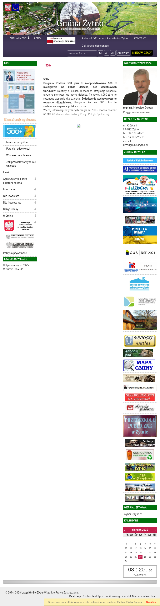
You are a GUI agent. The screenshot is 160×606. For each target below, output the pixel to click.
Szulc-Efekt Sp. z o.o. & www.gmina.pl (106, 596)
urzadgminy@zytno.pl (135, 144)
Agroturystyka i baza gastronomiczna (15, 180)
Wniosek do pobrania (18, 155)
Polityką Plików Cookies (129, 602)
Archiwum (123, 52)
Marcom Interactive (143, 596)
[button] (28, 38)
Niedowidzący (142, 52)
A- (106, 52)
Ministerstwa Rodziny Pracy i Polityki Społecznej (82, 114)
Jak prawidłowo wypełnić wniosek (21, 163)
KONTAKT (140, 38)
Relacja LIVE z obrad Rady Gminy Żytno (105, 38)
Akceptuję (151, 602)
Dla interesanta (12, 202)
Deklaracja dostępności (95, 45)
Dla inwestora (11, 195)
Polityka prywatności (15, 253)
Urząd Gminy (10, 209)
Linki (6, 172)
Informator (9, 189)
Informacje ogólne (17, 142)
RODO (37, 38)
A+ (112, 52)
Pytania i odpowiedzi (18, 148)
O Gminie (8, 215)
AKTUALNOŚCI (18, 38)
